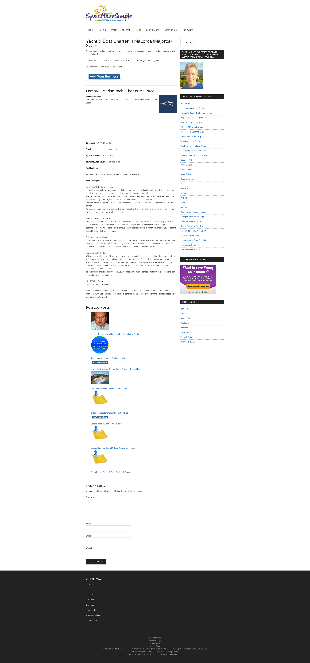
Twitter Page (155, 643)
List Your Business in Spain (192, 108)
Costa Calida (185, 174)
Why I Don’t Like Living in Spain (193, 118)
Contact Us (185, 318)
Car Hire (183, 207)
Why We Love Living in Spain (192, 122)
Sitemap (184, 202)
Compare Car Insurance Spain (193, 212)
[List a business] (104, 80)
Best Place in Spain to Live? (192, 132)
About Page (155, 646)
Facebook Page (155, 641)
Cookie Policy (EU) (188, 342)
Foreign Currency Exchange (192, 217)
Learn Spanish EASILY (189, 235)
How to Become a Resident (191, 226)
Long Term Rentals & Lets (191, 221)
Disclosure (184, 328)
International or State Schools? (193, 240)
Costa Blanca (186, 165)
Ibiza (182, 184)
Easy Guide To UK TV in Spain (193, 231)
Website (89, 548)
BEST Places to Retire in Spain (193, 146)
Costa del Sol (186, 160)
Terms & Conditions (188, 337)
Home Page (185, 103)
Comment (91, 497)
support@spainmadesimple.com (165, 652)
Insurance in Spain (188, 245)
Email (89, 536)
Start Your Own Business (191, 250)
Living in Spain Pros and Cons (193, 151)
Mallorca (184, 188)
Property (184, 198)
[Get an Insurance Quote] (198, 293)
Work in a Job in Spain (190, 141)
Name (89, 524)
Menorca (184, 193)
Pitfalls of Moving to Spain (191, 127)
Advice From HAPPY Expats (192, 136)
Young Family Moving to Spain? (194, 155)
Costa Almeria (186, 169)
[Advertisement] (131, 131)
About (183, 313)
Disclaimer (185, 323)
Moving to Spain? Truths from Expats (196, 113)
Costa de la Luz (187, 179)
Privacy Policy (186, 332)
